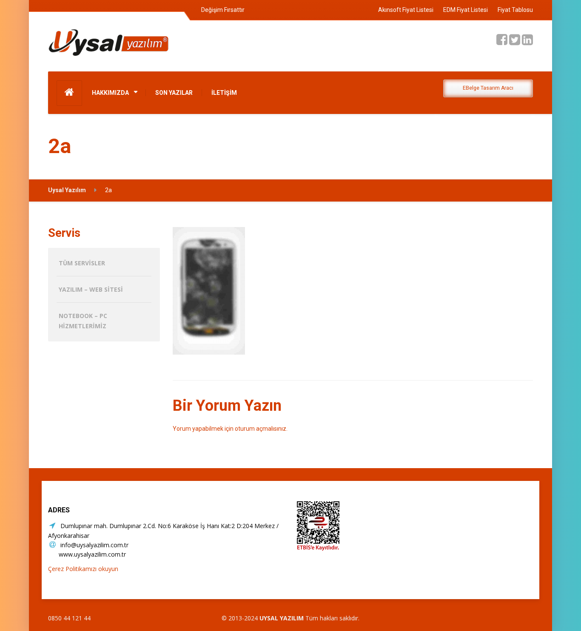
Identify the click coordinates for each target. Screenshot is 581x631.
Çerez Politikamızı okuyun (83, 569)
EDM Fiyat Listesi (465, 9)
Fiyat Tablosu (515, 9)
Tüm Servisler (82, 263)
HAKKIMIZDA (110, 92)
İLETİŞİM (224, 92)
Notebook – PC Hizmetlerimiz (83, 321)
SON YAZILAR (174, 92)
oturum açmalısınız (260, 428)
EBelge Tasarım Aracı (488, 88)
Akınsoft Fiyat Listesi (405, 9)
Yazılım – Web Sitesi (91, 289)
